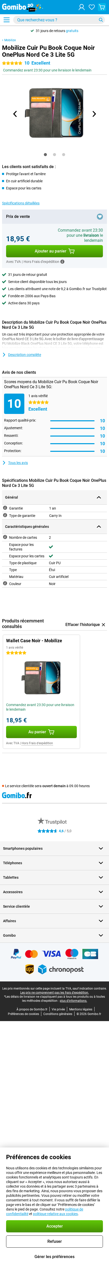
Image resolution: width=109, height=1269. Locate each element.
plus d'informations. (73, 1001)
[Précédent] (15, 114)
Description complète (24, 355)
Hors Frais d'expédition (37, 743)
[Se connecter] (82, 7)
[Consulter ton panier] (102, 7)
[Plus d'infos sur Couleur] (5, 583)
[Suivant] (94, 114)
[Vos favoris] (92, 7)
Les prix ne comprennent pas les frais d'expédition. (54, 992)
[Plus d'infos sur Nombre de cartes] (5, 537)
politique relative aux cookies (55, 1214)
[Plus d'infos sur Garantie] (5, 508)
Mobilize (10, 40)
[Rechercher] (101, 20)
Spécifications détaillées (21, 203)
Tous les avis (18, 463)
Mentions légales (80, 1009)
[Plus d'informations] (62, 262)
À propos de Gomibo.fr (31, 1009)
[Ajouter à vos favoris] (100, 217)
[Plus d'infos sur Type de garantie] (5, 515)
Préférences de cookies (23, 1014)
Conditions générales (57, 1014)
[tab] (45, 154)
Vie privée (58, 1009)
